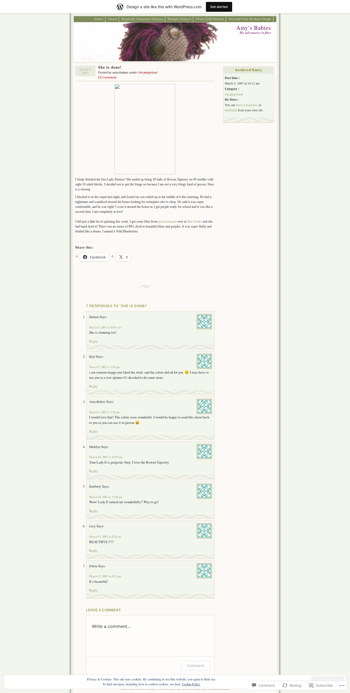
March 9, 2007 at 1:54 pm (104, 367)
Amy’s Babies (253, 27)
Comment (195, 665)
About (112, 19)
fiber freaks (195, 221)
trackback (231, 110)
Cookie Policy (191, 684)
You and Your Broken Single (249, 19)
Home (98, 19)
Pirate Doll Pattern (210, 19)
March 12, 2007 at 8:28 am (105, 536)
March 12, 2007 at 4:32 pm (105, 576)
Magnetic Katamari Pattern (142, 19)
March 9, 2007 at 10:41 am (105, 327)
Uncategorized (147, 72)
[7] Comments (107, 77)
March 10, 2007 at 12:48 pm (105, 497)
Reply (93, 341)
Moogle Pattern (179, 19)
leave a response (246, 105)
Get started (219, 7)
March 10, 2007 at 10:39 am (105, 457)
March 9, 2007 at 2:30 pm (104, 412)
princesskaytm (167, 221)
